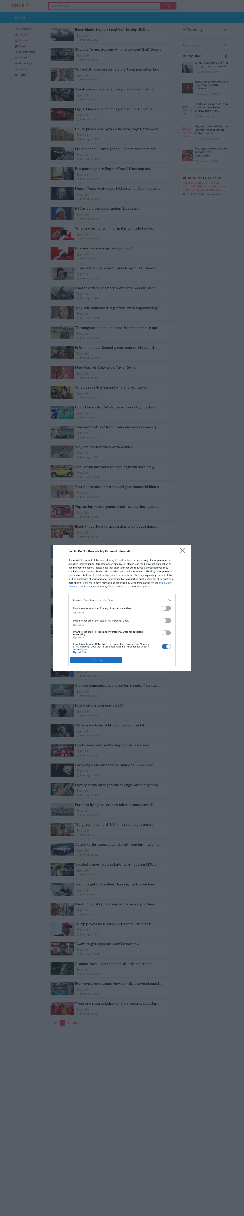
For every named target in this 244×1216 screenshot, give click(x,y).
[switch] (166, 608)
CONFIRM (96, 660)
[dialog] (122, 608)
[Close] (183, 551)
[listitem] (122, 600)
